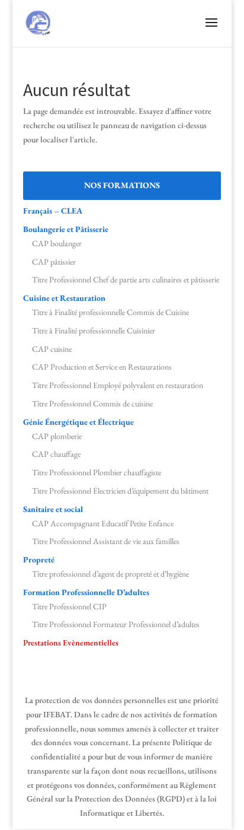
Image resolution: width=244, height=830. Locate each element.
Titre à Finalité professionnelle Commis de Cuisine (110, 312)
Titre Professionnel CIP (69, 606)
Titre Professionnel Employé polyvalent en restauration (117, 385)
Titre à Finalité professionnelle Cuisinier (93, 330)
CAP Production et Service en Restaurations (102, 366)
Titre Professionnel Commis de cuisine (92, 403)
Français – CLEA (52, 210)
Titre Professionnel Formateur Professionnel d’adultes (116, 624)
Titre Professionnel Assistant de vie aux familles (105, 541)
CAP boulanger (57, 243)
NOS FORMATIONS (122, 185)
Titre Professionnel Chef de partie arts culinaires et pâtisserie (125, 279)
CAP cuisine (52, 349)
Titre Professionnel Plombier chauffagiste (96, 472)
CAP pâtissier (54, 261)
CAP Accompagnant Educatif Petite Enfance (103, 523)
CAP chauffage (56, 454)
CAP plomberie (57, 436)
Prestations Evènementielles (70, 642)
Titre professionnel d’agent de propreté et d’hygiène (110, 573)
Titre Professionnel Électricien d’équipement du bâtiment (120, 490)
